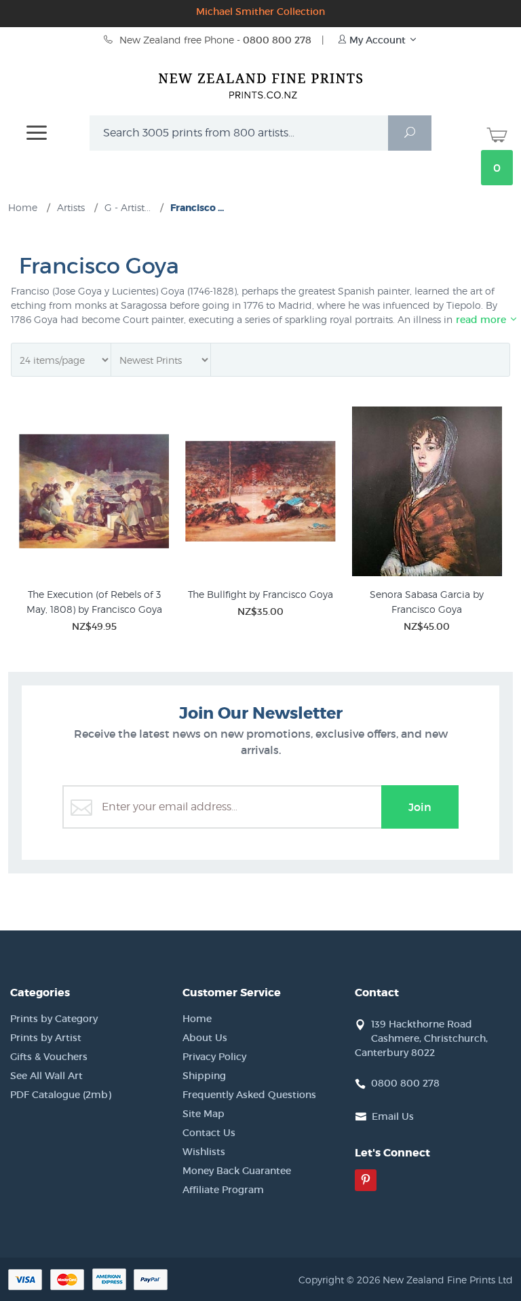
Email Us (393, 1116)
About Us (204, 1038)
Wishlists (203, 1152)
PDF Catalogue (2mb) (60, 1095)
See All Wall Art (46, 1076)
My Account (377, 40)
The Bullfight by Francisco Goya (260, 594)
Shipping (204, 1076)
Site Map (203, 1114)
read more (482, 320)
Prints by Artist (45, 1038)
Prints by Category (54, 1019)
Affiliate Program (223, 1190)
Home (197, 1019)
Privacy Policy (214, 1057)
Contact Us (208, 1133)
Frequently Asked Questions (249, 1095)
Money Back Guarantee (236, 1171)
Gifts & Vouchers (49, 1057)
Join (419, 807)
